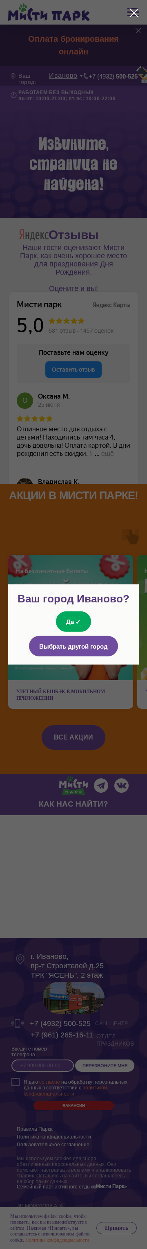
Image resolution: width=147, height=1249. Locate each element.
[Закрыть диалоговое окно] (134, 13)
